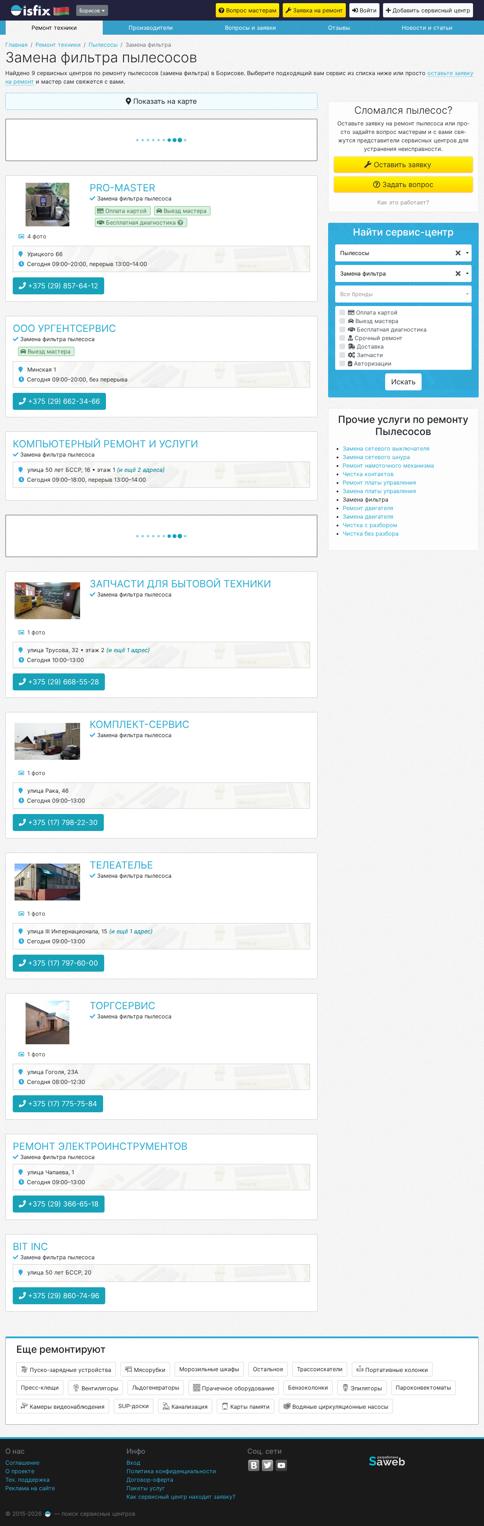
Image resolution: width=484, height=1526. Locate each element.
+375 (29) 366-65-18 (62, 1204)
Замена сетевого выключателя (386, 448)
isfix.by (40, 10)
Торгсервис (122, 1006)
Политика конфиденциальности (171, 1471)
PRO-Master (122, 188)
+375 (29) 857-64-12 (62, 286)
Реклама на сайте (30, 1488)
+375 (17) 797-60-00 (62, 963)
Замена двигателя (368, 516)
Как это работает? (403, 202)
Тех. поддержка (27, 1479)
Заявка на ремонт (318, 10)
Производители (151, 27)
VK (253, 1465)
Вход (133, 1462)
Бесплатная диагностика (391, 329)
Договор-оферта (149, 1479)
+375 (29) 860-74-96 (62, 1296)
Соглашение (22, 1462)
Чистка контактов (368, 473)
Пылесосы (103, 44)
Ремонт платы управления (379, 482)
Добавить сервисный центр (431, 10)
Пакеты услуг (145, 1488)
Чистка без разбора (371, 533)
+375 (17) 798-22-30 (62, 822)
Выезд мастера (376, 320)
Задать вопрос (406, 184)
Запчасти (369, 354)
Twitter (267, 1465)
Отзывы (339, 27)
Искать (403, 382)
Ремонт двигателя (368, 508)
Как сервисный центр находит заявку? (180, 1496)
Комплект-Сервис (139, 724)
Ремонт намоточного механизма (388, 465)
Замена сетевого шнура (376, 456)
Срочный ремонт (378, 337)
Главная (16, 44)
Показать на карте (164, 101)
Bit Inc (30, 1246)
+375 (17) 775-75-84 (61, 1104)
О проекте (19, 1471)
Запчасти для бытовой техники (180, 584)
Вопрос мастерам (251, 10)
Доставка (369, 346)
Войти (368, 10)
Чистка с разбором (370, 525)
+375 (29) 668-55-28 (62, 682)
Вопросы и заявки (250, 27)
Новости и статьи (427, 27)
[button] (403, 252)
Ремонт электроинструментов (100, 1146)
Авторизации (372, 363)
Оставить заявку (401, 164)
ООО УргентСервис (64, 328)
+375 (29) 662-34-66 (63, 401)
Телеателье (121, 865)
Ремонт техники (54, 27)
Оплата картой (376, 312)
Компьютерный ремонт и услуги (105, 444)
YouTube (281, 1465)
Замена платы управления (379, 490)
